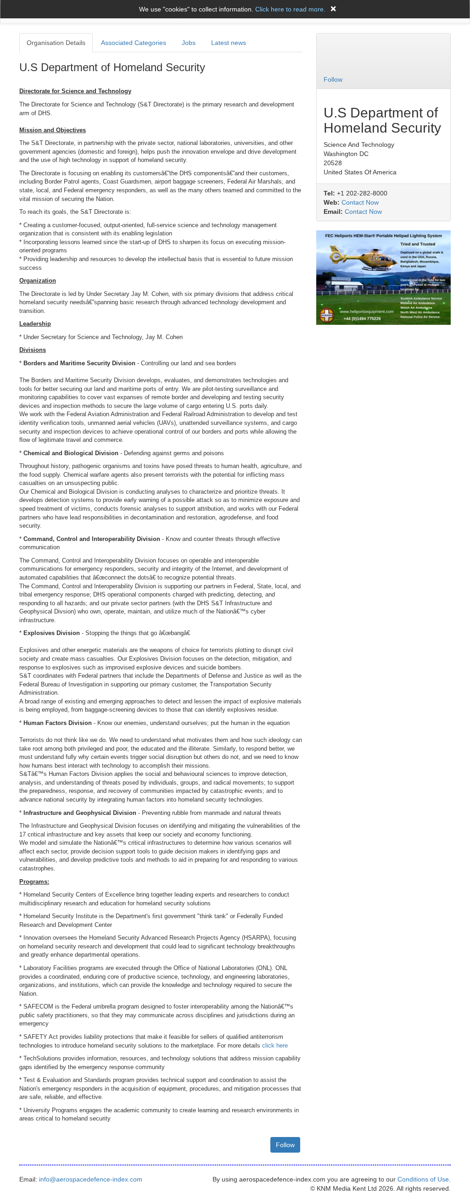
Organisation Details (56, 42)
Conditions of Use (423, 1179)
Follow (285, 1144)
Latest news (228, 42)
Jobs (189, 42)
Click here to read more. (290, 9)
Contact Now (360, 202)
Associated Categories (133, 42)
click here (275, 1045)
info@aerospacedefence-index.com (90, 1179)
